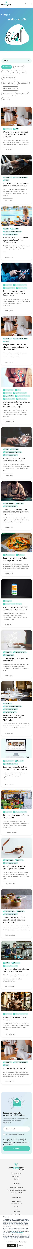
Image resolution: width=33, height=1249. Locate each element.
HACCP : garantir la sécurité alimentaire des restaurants (15, 608)
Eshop (16, 1209)
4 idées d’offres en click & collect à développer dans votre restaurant (14, 919)
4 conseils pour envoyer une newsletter (15, 659)
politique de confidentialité (17, 1232)
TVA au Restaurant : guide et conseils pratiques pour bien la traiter (15, 134)
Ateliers (5, 99)
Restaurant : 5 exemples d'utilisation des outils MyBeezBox (13, 717)
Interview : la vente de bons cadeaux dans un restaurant (15, 768)
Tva (5, 72)
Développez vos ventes (21, 177)
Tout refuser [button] (22, 1245)
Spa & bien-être (9, 396)
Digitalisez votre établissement (13, 231)
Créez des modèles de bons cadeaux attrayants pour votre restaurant (16, 511)
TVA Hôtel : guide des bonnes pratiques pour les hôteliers (16, 184)
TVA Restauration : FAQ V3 (14, 1068)
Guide (14, 72)
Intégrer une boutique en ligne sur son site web (14, 459)
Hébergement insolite (10, 88)
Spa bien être (7, 94)
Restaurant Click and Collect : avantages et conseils (16, 559)
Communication (8, 83)
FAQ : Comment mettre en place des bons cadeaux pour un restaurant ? (16, 346)
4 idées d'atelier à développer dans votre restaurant (16, 970)
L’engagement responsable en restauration (16, 816)
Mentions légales (16, 1176)
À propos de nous (16, 1174)
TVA (17, 129)
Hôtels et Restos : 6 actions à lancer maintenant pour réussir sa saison (15, 239)
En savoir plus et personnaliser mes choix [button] (16, 1242)
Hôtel (22, 72)
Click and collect (22, 94)
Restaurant (7, 67)
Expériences (16, 1212)
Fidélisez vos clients (21, 285)
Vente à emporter (16, 1204)
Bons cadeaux (23, 83)
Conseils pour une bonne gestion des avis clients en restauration (14, 293)
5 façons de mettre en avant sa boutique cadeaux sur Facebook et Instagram (16, 404)
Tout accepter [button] (11, 1245)
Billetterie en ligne (16, 1214)
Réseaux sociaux (9, 78)
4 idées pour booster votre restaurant (14, 1018)
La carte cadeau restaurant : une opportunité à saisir (15, 867)
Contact (16, 1179)
